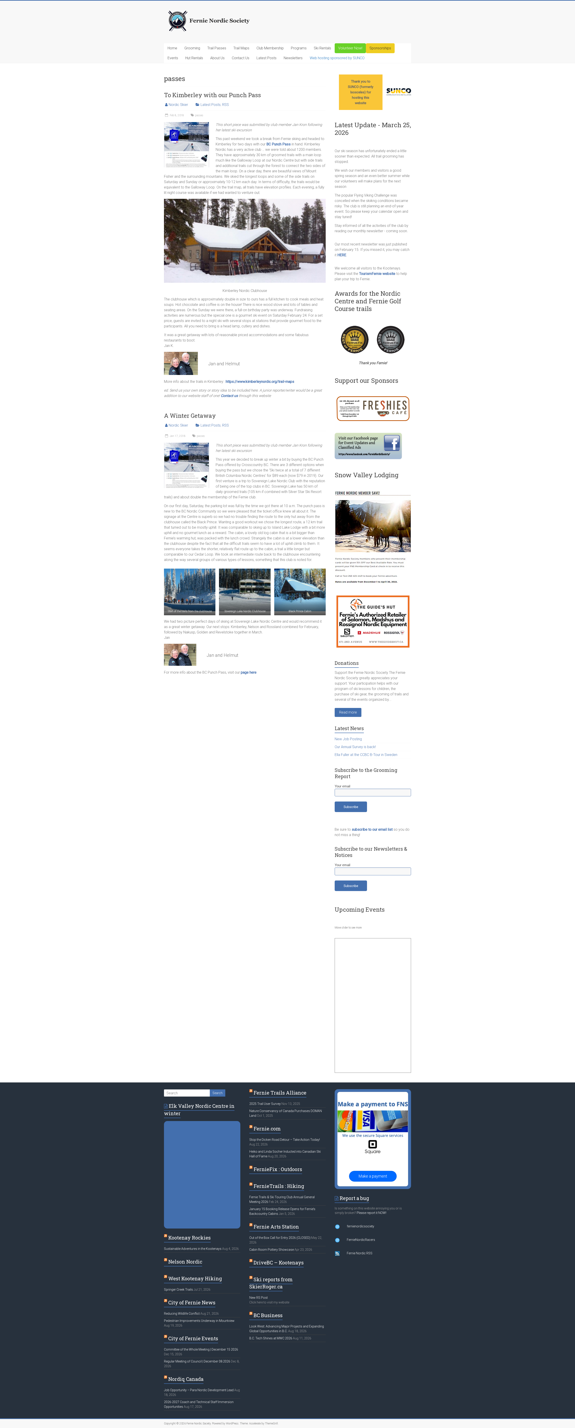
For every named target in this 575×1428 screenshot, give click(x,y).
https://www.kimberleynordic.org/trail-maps (260, 381)
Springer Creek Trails (178, 1289)
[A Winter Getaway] (186, 445)
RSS (225, 105)
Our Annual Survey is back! (355, 747)
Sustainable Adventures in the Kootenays (192, 1249)
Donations (347, 663)
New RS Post (258, 1297)
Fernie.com (267, 1128)
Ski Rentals (322, 48)
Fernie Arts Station (276, 1226)
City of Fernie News (191, 1302)
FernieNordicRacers (361, 1240)
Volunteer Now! (350, 48)
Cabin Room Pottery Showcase (271, 1249)
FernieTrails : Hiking (279, 1186)
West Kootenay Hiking (195, 1278)
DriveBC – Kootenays (279, 1262)
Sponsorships (380, 48)
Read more (348, 712)
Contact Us (240, 58)
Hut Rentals (194, 58)
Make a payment (372, 1176)
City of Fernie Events (193, 1338)
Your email (342, 786)
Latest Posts (266, 58)
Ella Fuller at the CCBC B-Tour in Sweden (366, 755)
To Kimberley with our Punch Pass (212, 95)
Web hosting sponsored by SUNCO (337, 58)
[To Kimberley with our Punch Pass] (186, 124)
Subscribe (351, 807)
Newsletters (293, 58)
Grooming (192, 48)
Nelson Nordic (185, 1261)
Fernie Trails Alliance (280, 1092)
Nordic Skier (178, 105)
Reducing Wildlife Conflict (182, 1313)
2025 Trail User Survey (265, 1104)
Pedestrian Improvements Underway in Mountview (199, 1321)
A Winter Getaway (190, 415)
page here (249, 672)
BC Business (268, 1315)
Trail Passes (216, 48)
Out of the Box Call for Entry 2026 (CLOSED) (279, 1238)
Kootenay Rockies (189, 1237)
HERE (341, 255)
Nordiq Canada (185, 1379)
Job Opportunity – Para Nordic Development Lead (199, 1390)
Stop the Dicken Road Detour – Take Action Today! (284, 1139)
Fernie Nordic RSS (359, 1253)
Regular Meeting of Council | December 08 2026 (197, 1361)
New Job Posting (348, 739)
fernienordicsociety (360, 1226)
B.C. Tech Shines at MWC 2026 (270, 1338)
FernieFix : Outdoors (278, 1169)
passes (199, 115)
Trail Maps (241, 48)
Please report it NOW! (371, 1213)
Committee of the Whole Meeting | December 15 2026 (201, 1349)
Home (172, 48)
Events (173, 58)
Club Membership (270, 48)
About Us (217, 58)
